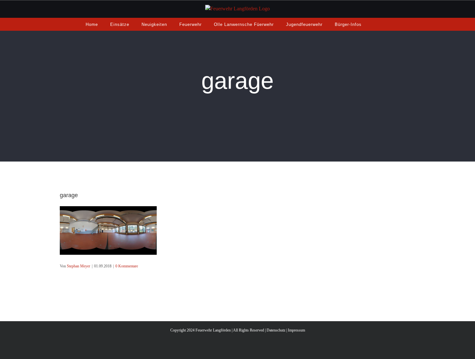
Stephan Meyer (78, 266)
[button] (375, 24)
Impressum (296, 330)
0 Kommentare (126, 266)
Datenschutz (276, 330)
